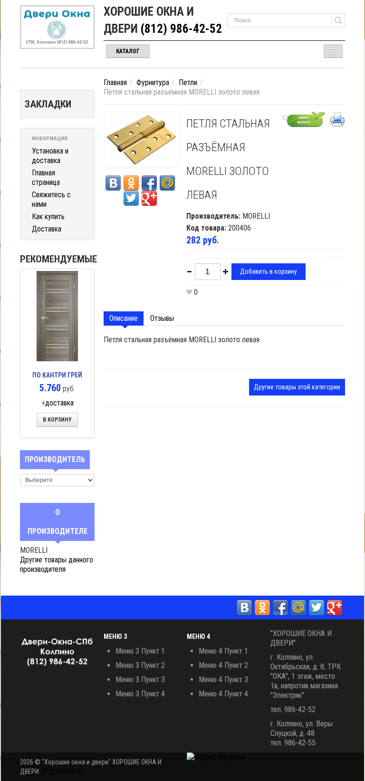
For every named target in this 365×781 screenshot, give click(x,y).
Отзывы (162, 318)
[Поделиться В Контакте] (113, 183)
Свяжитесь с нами (51, 199)
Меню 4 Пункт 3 (223, 679)
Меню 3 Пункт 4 (140, 693)
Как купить (48, 216)
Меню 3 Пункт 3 (140, 679)
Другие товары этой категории (297, 387)
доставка (59, 402)
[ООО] (57, 27)
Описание (123, 318)
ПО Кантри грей (57, 375)
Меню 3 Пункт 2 (140, 665)
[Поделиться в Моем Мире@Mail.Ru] (167, 183)
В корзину (57, 419)
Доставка (46, 228)
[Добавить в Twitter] (131, 198)
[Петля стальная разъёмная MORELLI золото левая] (141, 139)
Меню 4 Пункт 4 (223, 693)
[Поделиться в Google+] (149, 198)
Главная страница (46, 177)
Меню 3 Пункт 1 (140, 651)
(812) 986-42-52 (181, 29)
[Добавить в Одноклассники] (131, 183)
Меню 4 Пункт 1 (223, 651)
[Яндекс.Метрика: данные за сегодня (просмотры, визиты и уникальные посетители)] (216, 757)
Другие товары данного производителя (56, 564)
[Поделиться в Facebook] (149, 183)
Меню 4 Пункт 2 (223, 665)
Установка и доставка (50, 155)
